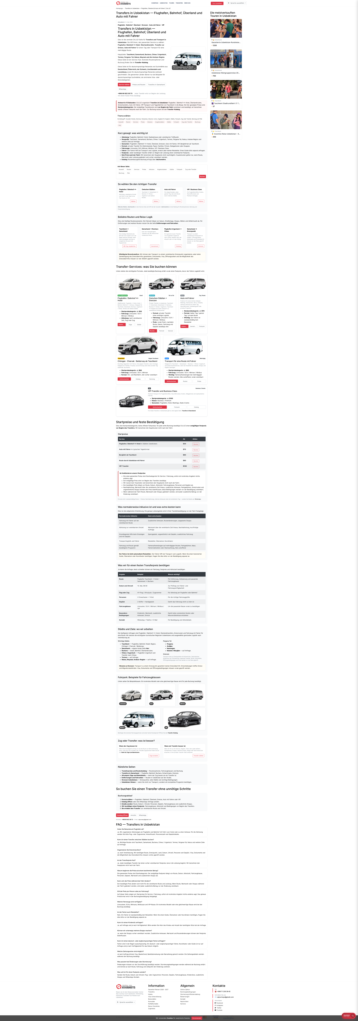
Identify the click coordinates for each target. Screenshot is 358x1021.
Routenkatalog (153, 331)
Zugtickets (151, 1008)
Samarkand (154, 246)
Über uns (187, 3)
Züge (130, 324)
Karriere (183, 1004)
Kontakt (182, 999)
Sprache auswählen (237, 3)
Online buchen (122, 324)
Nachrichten (184, 1001)
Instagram (219, 1005)
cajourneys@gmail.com (144, 819)
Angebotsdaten (159, 122)
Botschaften (152, 999)
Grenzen (200, 246)
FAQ (119, 125)
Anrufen (133, 815)
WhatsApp (122, 89)
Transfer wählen (198, 755)
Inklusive (149, 122)
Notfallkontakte (153, 1004)
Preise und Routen (138, 85)
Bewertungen (184, 997)
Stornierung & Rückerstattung (190, 994)
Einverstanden (196, 1018)
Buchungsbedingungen (188, 992)
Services (135, 122)
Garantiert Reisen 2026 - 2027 (158, 989)
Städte (169, 122)
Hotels (150, 994)
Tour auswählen (217, 3)
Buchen (202, 176)
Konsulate (151, 1001)
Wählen (133, 201)
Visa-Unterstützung (154, 997)
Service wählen (124, 85)
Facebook (219, 1003)
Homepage (154, 3)
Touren (171, 3)
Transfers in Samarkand (156, 85)
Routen (128, 122)
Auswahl (120, 122)
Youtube (219, 1010)
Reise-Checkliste (154, 1006)
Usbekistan (164, 3)
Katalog (178, 246)
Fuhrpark (176, 122)
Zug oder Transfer (187, 122)
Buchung (197, 122)
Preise (143, 122)
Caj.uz (123, 3)
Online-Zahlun (185, 989)
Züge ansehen (153, 755)
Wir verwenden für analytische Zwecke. (173, 1018)
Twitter (219, 1008)
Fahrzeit (161, 331)
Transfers (179, 3)
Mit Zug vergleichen (129, 246)
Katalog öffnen (122, 815)
